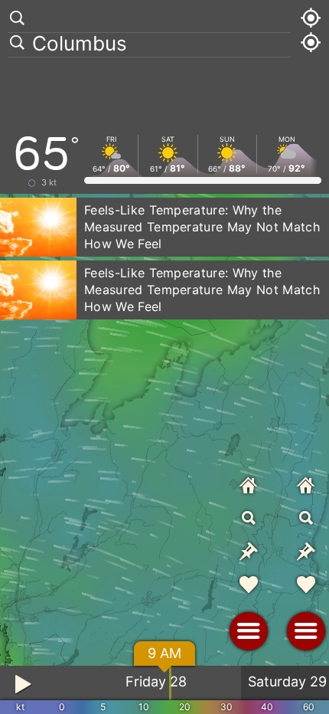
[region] (164, 357)
